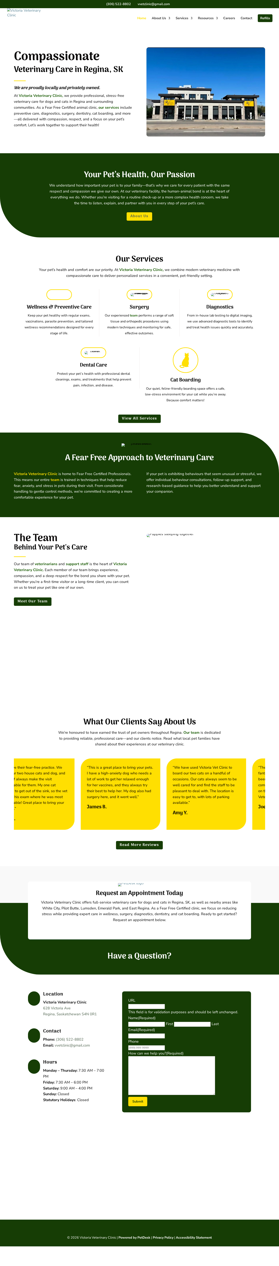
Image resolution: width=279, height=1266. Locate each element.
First (169, 1023)
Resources (206, 18)
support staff (77, 563)
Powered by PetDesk (134, 1237)
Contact (246, 18)
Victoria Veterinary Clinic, (41, 95)
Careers (229, 18)
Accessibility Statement (194, 1237)
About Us (159, 18)
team (134, 315)
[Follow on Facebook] (139, 1228)
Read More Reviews (139, 845)
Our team (191, 732)
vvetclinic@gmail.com (72, 1045)
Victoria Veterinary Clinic (35, 473)
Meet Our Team (33, 601)
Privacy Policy (163, 1237)
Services (182, 18)
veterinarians (46, 563)
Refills (265, 18)
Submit (137, 1101)
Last (215, 1023)
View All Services (139, 419)
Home (141, 18)
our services (108, 107)
